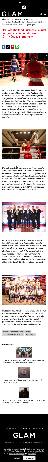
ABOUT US (23, 2)
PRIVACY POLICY (11, 429)
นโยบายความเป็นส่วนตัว (16, 454)
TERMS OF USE (25, 429)
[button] (40, 14)
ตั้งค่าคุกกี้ (17, 458)
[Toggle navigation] (45, 13)
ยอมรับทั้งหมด (29, 458)
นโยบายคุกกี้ (32, 454)
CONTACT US (38, 429)
